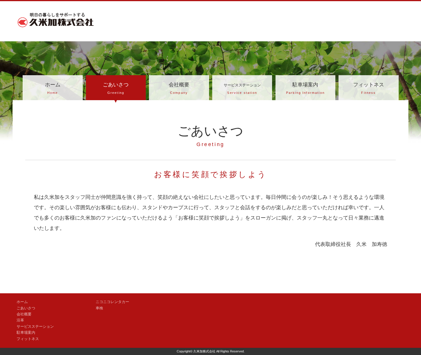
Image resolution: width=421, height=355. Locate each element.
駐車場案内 (305, 88)
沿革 (20, 320)
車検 (99, 308)
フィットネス (368, 88)
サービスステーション (35, 327)
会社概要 (179, 88)
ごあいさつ (116, 88)
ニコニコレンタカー (112, 302)
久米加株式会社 (204, 351)
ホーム (52, 88)
